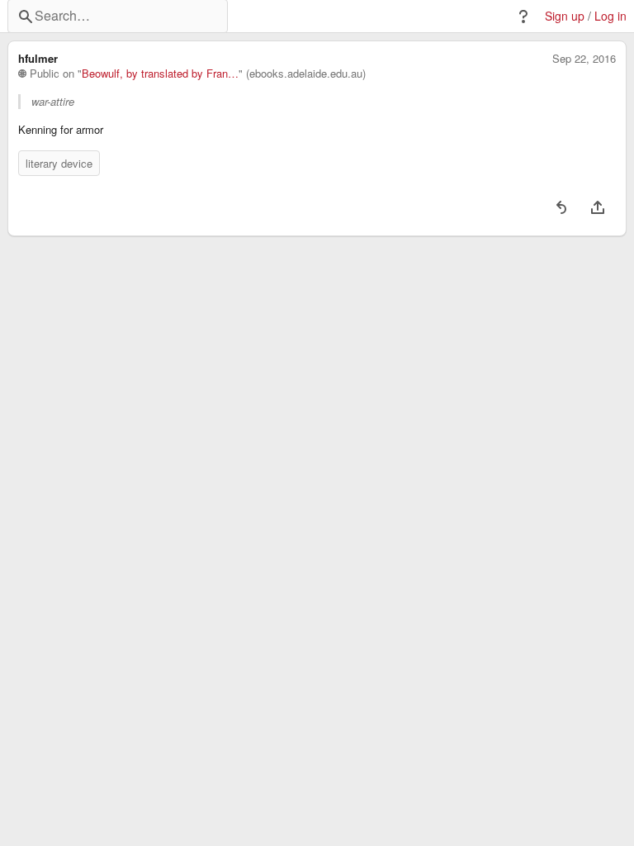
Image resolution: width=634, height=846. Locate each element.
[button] (523, 16)
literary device (59, 163)
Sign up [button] (564, 16)
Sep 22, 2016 (584, 58)
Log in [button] (610, 16)
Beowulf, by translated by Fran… (160, 73)
